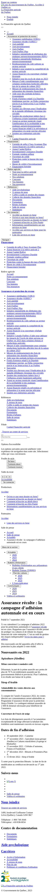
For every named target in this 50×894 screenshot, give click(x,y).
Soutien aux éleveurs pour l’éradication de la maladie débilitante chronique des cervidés (29, 111)
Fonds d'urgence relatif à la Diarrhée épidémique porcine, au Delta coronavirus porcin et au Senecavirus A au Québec (30, 101)
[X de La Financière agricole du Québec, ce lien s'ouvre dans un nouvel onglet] (11, 781)
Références (12, 187)
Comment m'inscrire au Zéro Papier (27, 222)
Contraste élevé (14, 464)
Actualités (11, 537)
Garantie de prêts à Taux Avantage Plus (29, 144)
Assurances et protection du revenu (22, 36)
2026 (14, 555)
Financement (13, 142)
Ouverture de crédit (20, 156)
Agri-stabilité (18, 44)
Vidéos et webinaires (16, 596)
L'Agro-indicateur (20, 583)
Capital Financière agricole (24, 139)
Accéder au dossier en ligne (24, 215)
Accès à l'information (16, 857)
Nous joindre (12, 17)
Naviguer (5, 240)
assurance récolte (39, 627)
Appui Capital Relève (21, 149)
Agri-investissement (21, 46)
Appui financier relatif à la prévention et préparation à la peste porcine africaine (29, 129)
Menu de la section (10, 547)
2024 (14, 560)
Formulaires (17, 202)
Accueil (10, 34)
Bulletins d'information (17, 563)
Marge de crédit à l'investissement (27, 164)
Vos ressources (18, 184)
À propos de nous (20, 192)
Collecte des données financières (26, 197)
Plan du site (12, 864)
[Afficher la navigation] (2, 27)
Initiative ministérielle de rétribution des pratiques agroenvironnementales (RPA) (29, 55)
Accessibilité (6, 479)
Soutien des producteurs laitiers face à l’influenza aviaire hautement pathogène (29, 117)
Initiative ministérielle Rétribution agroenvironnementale (26, 60)
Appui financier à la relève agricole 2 (28, 147)
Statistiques (17, 209)
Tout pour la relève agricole (24, 172)
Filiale (10, 136)
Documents (17, 199)
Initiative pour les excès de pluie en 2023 (30, 79)
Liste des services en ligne (23, 235)
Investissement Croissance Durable (27, 151)
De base (11, 461)
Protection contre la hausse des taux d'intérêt (26, 262)
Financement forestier (21, 166)
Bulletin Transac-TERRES (24, 570)
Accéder (4, 492)
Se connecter (13, 212)
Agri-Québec (18, 49)
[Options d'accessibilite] (2, 440)
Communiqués (14, 586)
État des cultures (20, 573)
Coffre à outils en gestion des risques (28, 195)
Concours (16, 179)
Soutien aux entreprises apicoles (26, 133)
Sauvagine (16, 106)
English (10, 19)
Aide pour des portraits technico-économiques (27, 358)
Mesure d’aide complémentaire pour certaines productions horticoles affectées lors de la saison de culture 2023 (30, 83)
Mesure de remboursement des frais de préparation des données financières (29, 90)
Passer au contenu (9, 2)
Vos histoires (17, 182)
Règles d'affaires (19, 204)
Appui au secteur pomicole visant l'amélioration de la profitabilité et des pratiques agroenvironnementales (28, 123)
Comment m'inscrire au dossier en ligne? (30, 220)
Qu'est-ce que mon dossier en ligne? (28, 217)
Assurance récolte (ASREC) (24, 41)
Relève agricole (14, 169)
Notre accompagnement (22, 174)
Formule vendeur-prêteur (23, 154)
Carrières (8, 851)
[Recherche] (28, 437)
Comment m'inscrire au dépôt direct (22, 501)
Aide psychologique (21, 190)
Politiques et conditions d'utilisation (22, 867)
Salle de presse (18, 207)
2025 (14, 557)
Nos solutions (18, 177)
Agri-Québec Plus (20, 51)
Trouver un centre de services (14, 432)
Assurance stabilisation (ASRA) (26, 39)
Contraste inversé (15, 467)
